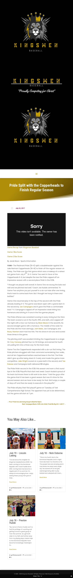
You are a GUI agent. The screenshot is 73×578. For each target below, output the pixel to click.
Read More (12, 482)
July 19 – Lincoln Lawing (21, 460)
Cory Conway (15, 342)
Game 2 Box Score (14, 256)
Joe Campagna (26, 307)
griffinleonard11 (16, 488)
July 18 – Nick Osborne (52, 460)
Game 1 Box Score (14, 252)
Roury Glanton (13, 332)
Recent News (21, 431)
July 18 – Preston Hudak (21, 527)
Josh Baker (38, 329)
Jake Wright (23, 361)
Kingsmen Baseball (31, 247)
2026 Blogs (13, 431)
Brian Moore (43, 323)
